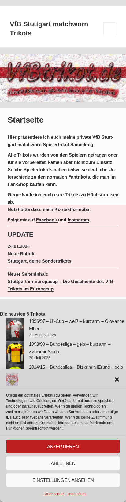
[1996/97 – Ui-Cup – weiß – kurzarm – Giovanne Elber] (15, 329)
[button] (117, 379)
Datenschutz (53, 494)
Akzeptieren (63, 446)
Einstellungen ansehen (63, 480)
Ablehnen (63, 463)
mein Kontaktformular (66, 209)
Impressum (76, 494)
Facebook (47, 219)
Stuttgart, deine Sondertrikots (39, 261)
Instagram (78, 219)
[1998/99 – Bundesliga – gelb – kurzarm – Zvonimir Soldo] (15, 352)
